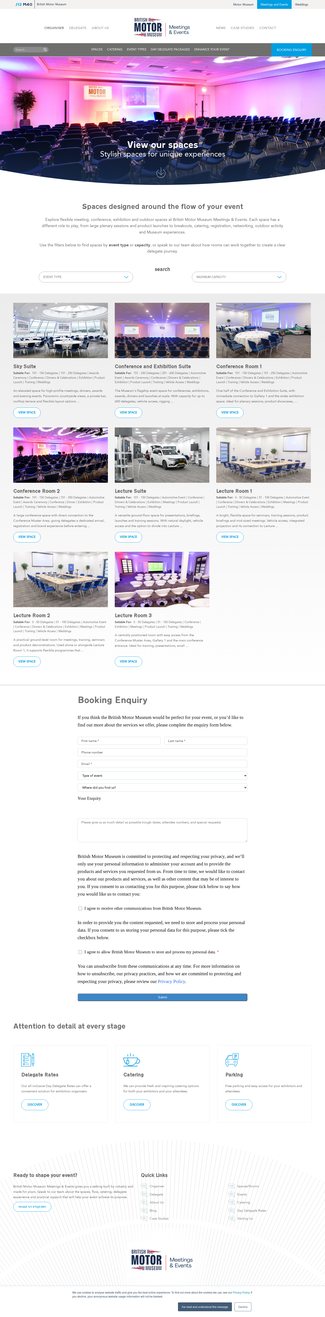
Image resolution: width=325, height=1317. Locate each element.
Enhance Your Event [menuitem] (211, 49)
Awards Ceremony (136, 377)
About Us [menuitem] (157, 1202)
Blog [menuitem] (153, 1211)
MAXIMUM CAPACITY (211, 277)
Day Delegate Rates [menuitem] (251, 1211)
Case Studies (242, 28)
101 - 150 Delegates (45, 373)
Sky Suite (24, 366)
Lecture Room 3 (133, 615)
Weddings (301, 4)
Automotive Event (173, 497)
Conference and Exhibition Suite (153, 366)
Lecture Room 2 (31, 615)
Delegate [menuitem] (156, 1194)
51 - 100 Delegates (271, 497)
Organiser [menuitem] (157, 1186)
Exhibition (85, 377)
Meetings (169, 502)
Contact (267, 28)
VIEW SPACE (27, 412)
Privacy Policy (241, 1292)
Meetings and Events (274, 4)
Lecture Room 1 (234, 491)
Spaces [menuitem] (97, 49)
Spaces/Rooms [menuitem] (248, 1186)
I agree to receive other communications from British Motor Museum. (143, 908)
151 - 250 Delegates (74, 373)
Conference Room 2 (36, 491)
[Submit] (45, 49)
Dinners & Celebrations (61, 377)
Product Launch (140, 382)
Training (30, 382)
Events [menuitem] (242, 1194)
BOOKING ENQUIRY (291, 50)
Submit (162, 997)
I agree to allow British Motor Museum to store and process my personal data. (151, 952)
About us (100, 28)
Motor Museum (243, 4)
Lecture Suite (130, 491)
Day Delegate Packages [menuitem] (170, 49)
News (221, 28)
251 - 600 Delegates (175, 373)
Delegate (77, 28)
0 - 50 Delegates (245, 497)
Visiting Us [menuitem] (245, 1218)
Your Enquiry (89, 798)
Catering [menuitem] (114, 49)
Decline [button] (243, 1307)
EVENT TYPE (52, 277)
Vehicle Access (175, 382)
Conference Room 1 (239, 366)
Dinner (71, 502)
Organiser (54, 28)
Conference (36, 377)
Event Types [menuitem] (136, 49)
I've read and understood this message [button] (205, 1307)
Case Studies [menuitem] (159, 1218)
